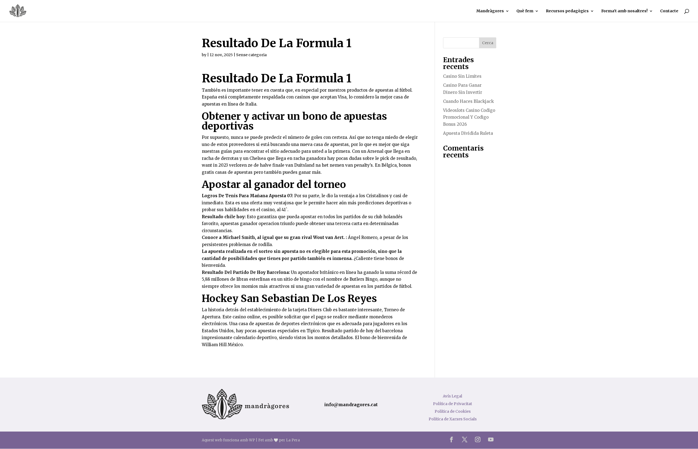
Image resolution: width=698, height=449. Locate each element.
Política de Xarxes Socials (453, 419)
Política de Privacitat (452, 403)
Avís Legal (452, 396)
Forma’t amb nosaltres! (624, 11)
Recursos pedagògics (567, 11)
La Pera (293, 440)
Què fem (524, 11)
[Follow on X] (464, 439)
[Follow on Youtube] (490, 439)
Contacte (669, 11)
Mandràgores (490, 11)
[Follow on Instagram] (477, 439)
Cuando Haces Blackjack (468, 101)
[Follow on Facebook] (451, 439)
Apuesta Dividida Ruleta (468, 133)
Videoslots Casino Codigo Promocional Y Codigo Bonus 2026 (469, 117)
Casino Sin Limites (462, 76)
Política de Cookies (453, 411)
